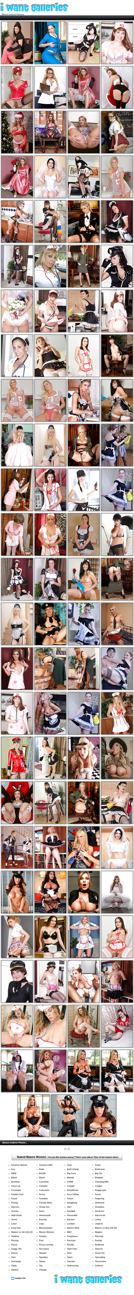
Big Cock (71, 1173)
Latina (98, 1219)
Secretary (44, 1249)
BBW (13, 1173)
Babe (41, 1169)
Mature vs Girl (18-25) (22, 1232)
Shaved (98, 1249)
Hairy (41, 1211)
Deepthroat (72, 1190)
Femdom (43, 1198)
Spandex (43, 1257)
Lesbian (71, 1224)
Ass (13, 1169)
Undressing (73, 1265)
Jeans (14, 1219)
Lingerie (99, 1224)
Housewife (72, 1215)
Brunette (15, 1182)
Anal (69, 1165)
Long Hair (16, 1228)
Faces (98, 1194)
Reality (70, 1244)
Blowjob (99, 1177)
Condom (43, 1186)
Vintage (43, 1270)
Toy (41, 1265)
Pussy (14, 1244)
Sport (69, 1257)
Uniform (99, 1265)
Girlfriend (99, 1203)
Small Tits (100, 1253)
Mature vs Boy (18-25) (106, 1228)
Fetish (70, 1198)
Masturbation (45, 1228)
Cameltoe (44, 1182)
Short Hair (72, 1249)
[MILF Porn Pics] (34, 12)
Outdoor (15, 1236)
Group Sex (44, 1207)
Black (42, 1177)
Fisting (14, 1203)
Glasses (15, 1207)
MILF (69, 1232)
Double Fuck (17, 1194)
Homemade (45, 1215)
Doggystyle (100, 1190)
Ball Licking (73, 1169)
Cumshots (44, 1190)
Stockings (16, 1261)
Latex (14, 1224)
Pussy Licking (46, 1244)
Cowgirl (71, 1186)
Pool (41, 1240)
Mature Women (46, 1232)
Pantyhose (72, 1236)
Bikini (14, 1177)
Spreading (100, 1257)
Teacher (71, 1261)
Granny (14, 1211)
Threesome (100, 1261)
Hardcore (99, 1211)
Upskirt (14, 1270)
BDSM (42, 1173)
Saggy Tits (16, 1249)
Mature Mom (73, 1228)
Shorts (14, 1253)
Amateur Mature (19, 1165)
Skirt (69, 1253)
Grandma (99, 1207)
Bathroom (100, 1169)
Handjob (71, 1211)
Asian (98, 1165)
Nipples (98, 1232)
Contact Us (20, 1278)
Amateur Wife (46, 1165)
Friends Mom (45, 1203)
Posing (98, 1240)
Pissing (14, 1240)
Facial (14, 1198)
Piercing (99, 1236)
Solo (13, 1257)
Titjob (14, 1265)
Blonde (70, 1177)
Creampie (16, 1190)
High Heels (16, 1215)
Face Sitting (73, 1194)
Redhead (99, 1244)
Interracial (100, 1215)
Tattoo (42, 1261)
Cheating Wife (102, 1182)
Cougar (98, 1186)
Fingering (99, 1198)
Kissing (43, 1219)
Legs (41, 1224)
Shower (43, 1253)
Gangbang (72, 1203)
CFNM (70, 1182)
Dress (42, 1194)
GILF (69, 1207)
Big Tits (98, 1173)
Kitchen (71, 1219)
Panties (43, 1236)
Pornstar (71, 1240)
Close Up (15, 1186)
